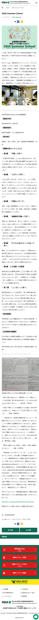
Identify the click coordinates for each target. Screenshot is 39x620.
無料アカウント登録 (19, 557)
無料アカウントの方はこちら (19, 565)
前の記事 (10, 530)
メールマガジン (7, 596)
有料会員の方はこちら (19, 550)
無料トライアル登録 (19, 573)
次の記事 (28, 530)
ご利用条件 (25, 589)
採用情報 (24, 596)
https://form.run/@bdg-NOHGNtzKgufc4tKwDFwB (18, 502)
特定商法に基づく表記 (28, 592)
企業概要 (5, 589)
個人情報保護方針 (8, 592)
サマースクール (16, 17)
